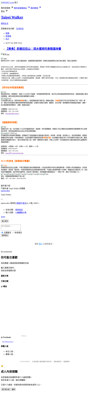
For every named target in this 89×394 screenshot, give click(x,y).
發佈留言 (5, 235)
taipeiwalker (5, 191)
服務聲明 (67, 361)
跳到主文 (4, 23)
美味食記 (19, 210)
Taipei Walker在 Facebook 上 (7, 341)
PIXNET (27, 361)
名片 (7, 39)
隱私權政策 (57, 361)
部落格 (8, 36)
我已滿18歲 (6, 389)
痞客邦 (19, 203)
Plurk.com (23, 335)
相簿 (7, 33)
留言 (24, 203)
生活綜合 (20, 29)
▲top (3, 217)
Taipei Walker (12, 17)
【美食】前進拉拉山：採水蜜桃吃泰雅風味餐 (33, 48)
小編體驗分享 (20, 212)
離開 (13, 389)
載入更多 (5, 221)
